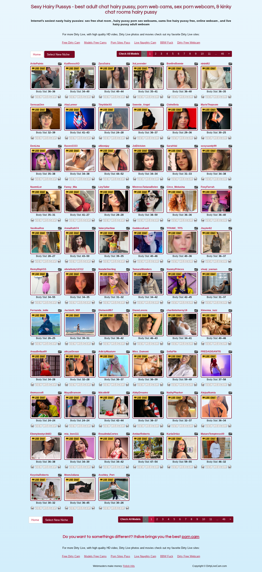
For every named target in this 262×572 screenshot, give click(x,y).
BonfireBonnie (175, 63)
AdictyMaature (107, 351)
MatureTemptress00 (212, 433)
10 (202, 53)
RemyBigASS (38, 269)
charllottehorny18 (177, 310)
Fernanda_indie (39, 310)
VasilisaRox (37, 228)
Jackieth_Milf (72, 310)
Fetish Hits (129, 566)
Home (37, 54)
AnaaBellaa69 (38, 351)
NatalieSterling (107, 269)
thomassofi (36, 392)
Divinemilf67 (105, 310)
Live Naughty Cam (145, 42)
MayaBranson (72, 392)
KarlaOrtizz (173, 433)
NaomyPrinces (175, 269)
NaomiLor (36, 187)
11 (209, 53)
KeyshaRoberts (39, 474)
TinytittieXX (105, 104)
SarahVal (172, 145)
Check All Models (129, 53)
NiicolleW (103, 392)
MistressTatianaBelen (145, 187)
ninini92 (205, 63)
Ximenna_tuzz (209, 310)
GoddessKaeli (140, 228)
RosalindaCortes (108, 433)
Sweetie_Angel (141, 104)
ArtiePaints (36, 63)
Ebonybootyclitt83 (40, 433)
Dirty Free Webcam (188, 42)
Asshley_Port (106, 474)
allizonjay (103, 145)
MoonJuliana (71, 474)
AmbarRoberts (141, 433)
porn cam (190, 537)
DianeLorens (139, 310)
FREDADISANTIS (211, 351)
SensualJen (37, 104)
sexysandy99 (209, 145)
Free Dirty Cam (71, 42)
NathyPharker (175, 392)
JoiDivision (138, 145)
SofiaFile (172, 351)
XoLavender (139, 63)
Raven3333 (71, 145)
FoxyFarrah (207, 187)
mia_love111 (71, 433)
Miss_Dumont (140, 351)
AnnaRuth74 (71, 228)
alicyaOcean (71, 351)
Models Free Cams (95, 42)
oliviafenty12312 (74, 269)
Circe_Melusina (176, 187)
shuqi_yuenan (209, 269)
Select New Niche (58, 54)
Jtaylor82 (206, 228)
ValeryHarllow (106, 228)
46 (222, 53)
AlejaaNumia (208, 392)
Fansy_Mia (70, 187)
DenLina (35, 145)
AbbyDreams (140, 392)
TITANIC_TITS (175, 228)
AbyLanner (70, 104)
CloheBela (173, 104)
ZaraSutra (104, 63)
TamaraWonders (142, 269)
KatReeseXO (71, 63)
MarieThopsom (209, 104)
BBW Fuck (166, 42)
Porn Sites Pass (120, 42)
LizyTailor (104, 187)
